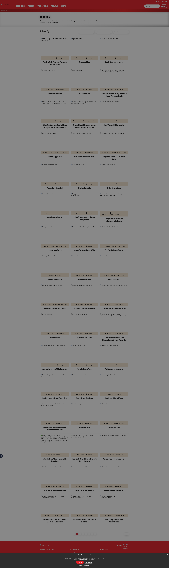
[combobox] (167, 554)
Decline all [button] (89, 562)
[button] (84, 565)
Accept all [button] (79, 562)
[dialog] (84, 560)
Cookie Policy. (93, 559)
